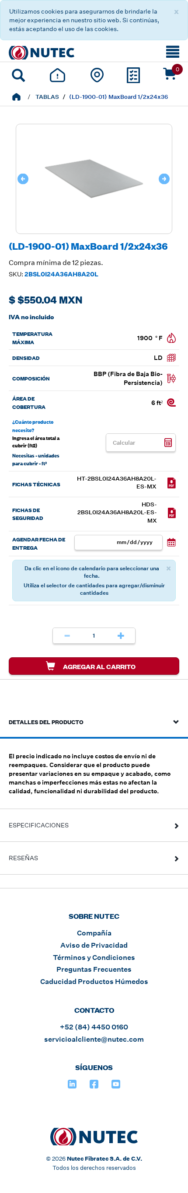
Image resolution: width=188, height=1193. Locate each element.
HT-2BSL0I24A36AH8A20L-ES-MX (117, 483)
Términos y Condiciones (94, 957)
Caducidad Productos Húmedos (94, 981)
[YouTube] (115, 1084)
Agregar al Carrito (99, 666)
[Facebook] (94, 1084)
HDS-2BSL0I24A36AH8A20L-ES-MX (117, 512)
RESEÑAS (23, 858)
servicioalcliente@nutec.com (94, 1039)
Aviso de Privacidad (94, 945)
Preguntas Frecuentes (94, 969)
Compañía (94, 933)
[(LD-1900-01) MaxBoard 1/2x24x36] (94, 229)
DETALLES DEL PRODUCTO (46, 721)
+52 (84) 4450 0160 (94, 1027)
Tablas (47, 97)
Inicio (16, 97)
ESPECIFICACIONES (39, 825)
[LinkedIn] (72, 1084)
